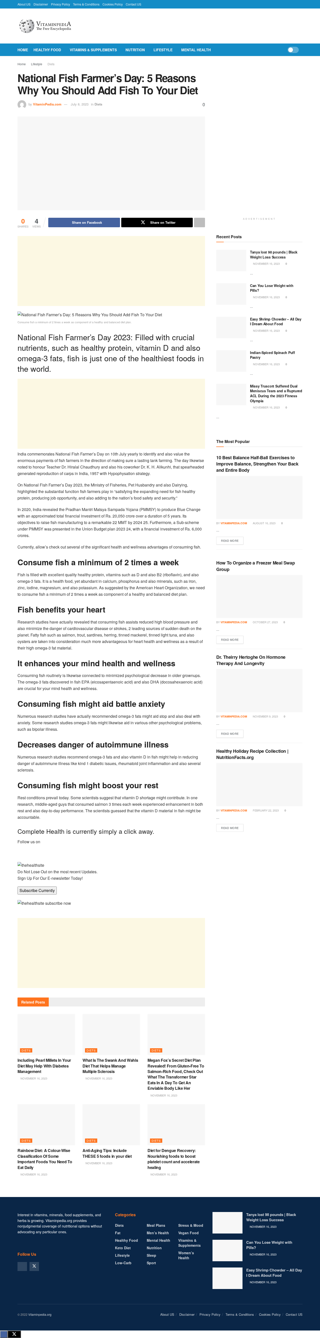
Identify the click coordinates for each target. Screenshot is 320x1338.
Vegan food (188, 1232)
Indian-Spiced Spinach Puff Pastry (272, 355)
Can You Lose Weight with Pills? (271, 288)
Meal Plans (156, 1225)
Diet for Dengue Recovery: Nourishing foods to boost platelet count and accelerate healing (174, 1159)
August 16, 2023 (264, 523)
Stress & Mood (190, 1225)
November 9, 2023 (265, 716)
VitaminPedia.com (47, 104)
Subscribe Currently (37, 890)
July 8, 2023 (79, 104)
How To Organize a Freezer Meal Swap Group (255, 566)
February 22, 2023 (265, 810)
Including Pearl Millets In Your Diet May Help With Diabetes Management (44, 1065)
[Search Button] (300, 50)
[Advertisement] (111, 271)
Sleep (151, 1255)
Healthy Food (47, 49)
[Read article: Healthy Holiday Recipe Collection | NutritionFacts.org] (259, 784)
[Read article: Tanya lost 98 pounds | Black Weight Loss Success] (231, 260)
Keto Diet (123, 1247)
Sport (151, 1262)
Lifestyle (163, 49)
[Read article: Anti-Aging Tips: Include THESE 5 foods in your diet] (111, 1124)
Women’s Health (186, 1255)
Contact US (133, 4)
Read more (232, 540)
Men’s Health (158, 1232)
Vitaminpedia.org (40, 1314)
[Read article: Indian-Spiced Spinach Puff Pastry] (231, 361)
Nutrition (135, 49)
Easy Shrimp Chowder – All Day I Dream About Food (276, 321)
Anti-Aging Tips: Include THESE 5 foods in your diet (107, 1153)
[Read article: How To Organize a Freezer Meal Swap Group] (259, 596)
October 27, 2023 (265, 622)
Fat (117, 1232)
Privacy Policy (60, 4)
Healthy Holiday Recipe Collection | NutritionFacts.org (252, 754)
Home (23, 49)
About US (24, 4)
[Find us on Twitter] (34, 1266)
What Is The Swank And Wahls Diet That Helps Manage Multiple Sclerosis (110, 1065)
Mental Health (196, 49)
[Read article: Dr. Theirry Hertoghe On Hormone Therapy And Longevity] (259, 690)
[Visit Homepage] (56, 26)
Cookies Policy (112, 4)
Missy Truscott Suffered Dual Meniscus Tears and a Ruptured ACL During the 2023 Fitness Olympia (276, 393)
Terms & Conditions (86, 4)
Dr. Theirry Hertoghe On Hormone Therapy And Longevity (251, 660)
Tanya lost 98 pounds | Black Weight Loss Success (274, 255)
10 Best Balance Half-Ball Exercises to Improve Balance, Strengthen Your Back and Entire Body (257, 463)
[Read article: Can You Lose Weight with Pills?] (231, 294)
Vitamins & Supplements (93, 49)
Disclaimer (41, 4)
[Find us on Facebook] (22, 1266)
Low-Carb (123, 1262)
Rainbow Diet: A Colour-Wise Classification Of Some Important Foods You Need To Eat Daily (45, 1159)
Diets (51, 64)
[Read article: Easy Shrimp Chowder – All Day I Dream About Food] (231, 327)
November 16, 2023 (33, 1078)
